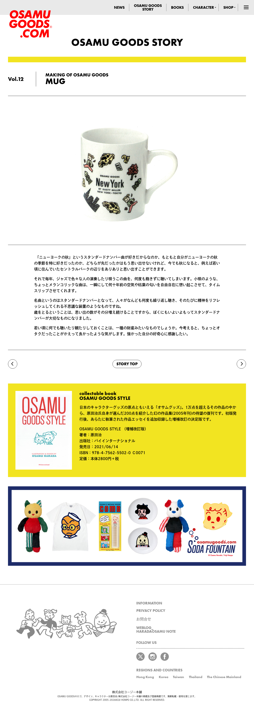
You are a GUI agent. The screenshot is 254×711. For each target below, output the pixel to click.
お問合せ (143, 619)
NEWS (119, 7)
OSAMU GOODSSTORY (148, 7)
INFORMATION (149, 603)
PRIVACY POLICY (150, 610)
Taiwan (178, 677)
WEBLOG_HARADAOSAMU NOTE (156, 629)
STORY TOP (127, 364)
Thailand (195, 677)
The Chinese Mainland (224, 677)
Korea (163, 677)
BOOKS (177, 7)
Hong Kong (145, 677)
